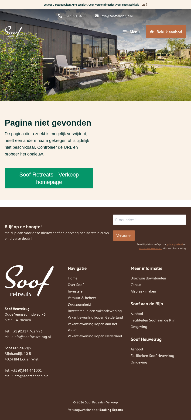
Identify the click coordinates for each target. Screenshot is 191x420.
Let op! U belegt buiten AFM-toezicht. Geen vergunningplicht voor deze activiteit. (91, 4)
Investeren (76, 291)
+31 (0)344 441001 (26, 370)
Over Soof (76, 284)
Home (72, 278)
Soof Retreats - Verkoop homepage (49, 178)
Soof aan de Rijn (147, 304)
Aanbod (137, 313)
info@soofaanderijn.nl (32, 376)
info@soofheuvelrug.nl (32, 336)
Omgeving (139, 326)
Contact (137, 284)
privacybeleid (175, 244)
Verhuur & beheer (82, 297)
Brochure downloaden (148, 278)
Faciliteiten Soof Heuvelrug (152, 355)
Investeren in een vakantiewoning (95, 310)
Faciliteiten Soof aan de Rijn (153, 320)
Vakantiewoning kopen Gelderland (95, 317)
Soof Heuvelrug (146, 339)
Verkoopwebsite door (95, 410)
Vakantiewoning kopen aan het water (92, 326)
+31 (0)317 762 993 (27, 331)
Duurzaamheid (79, 304)
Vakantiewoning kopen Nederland (95, 336)
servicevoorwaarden (150, 248)
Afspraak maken (143, 291)
